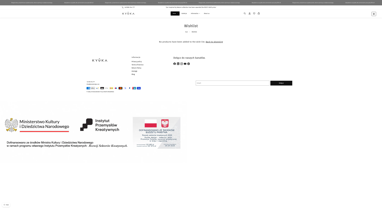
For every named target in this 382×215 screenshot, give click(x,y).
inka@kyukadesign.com (93, 84)
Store (174, 13)
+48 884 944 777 (91, 82)
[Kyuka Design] (128, 13)
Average (134, 71)
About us (207, 13)
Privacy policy (137, 62)
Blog (133, 74)
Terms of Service (137, 65)
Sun (186, 32)
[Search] (244, 13)
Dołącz (281, 83)
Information (194, 13)
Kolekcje (184, 13)
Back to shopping (214, 42)
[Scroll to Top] (378, 204)
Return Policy (136, 68)
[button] (258, 13)
